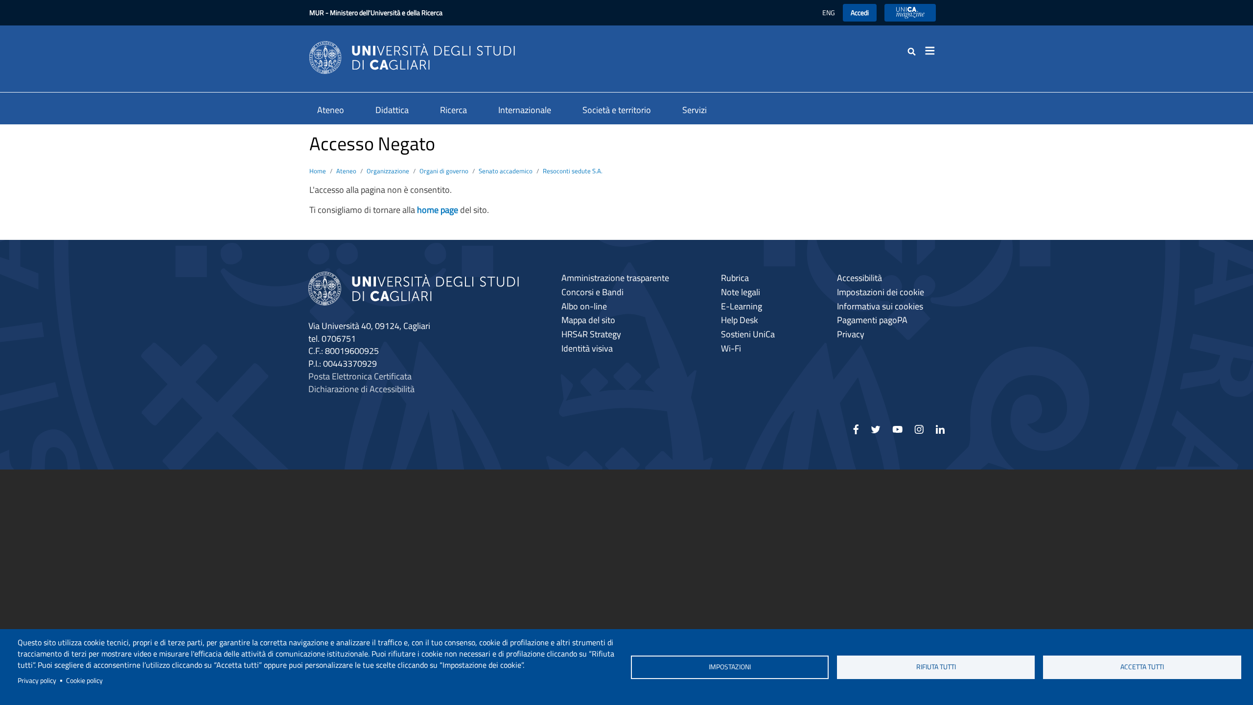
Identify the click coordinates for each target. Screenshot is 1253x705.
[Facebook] (856, 432)
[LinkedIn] (940, 432)
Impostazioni (730, 667)
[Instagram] (919, 432)
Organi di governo (443, 171)
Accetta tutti (1142, 667)
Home (317, 171)
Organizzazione (388, 171)
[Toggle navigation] (933, 51)
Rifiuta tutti (936, 667)
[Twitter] (876, 432)
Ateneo (330, 110)
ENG (828, 12)
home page (437, 209)
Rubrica (735, 277)
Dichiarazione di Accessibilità (361, 389)
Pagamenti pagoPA (872, 320)
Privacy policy (37, 680)
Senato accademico (506, 171)
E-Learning (741, 306)
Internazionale (524, 110)
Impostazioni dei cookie (880, 292)
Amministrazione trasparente (615, 277)
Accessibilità (859, 277)
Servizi (694, 110)
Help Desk (739, 320)
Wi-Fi (731, 348)
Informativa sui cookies (880, 306)
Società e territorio (616, 110)
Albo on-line (584, 306)
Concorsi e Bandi (592, 292)
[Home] (412, 56)
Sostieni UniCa (748, 334)
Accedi (860, 12)
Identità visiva (587, 348)
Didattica (392, 110)
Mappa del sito (588, 320)
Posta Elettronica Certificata (360, 376)
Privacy (850, 334)
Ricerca (453, 110)
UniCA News (910, 12)
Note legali (740, 292)
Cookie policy (84, 680)
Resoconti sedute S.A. (573, 171)
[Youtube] (897, 432)
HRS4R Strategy (591, 334)
